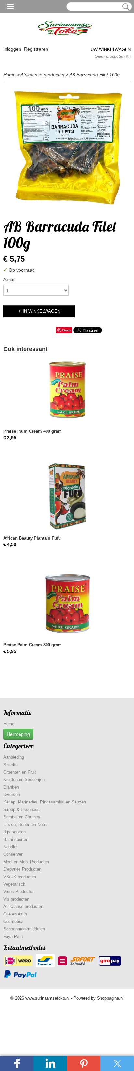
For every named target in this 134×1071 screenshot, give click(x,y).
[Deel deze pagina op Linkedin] (50, 1063)
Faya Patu (13, 936)
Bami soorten (15, 839)
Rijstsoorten (14, 831)
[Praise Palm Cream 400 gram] (67, 389)
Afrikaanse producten (42, 74)
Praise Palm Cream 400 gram (32, 431)
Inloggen (12, 49)
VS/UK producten (19, 876)
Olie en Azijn (15, 914)
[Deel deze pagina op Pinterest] (83, 1063)
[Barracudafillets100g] (67, 148)
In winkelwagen (41, 311)
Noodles (11, 846)
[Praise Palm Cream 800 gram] (67, 603)
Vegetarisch (14, 884)
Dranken (11, 787)
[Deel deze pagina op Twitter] (117, 1063)
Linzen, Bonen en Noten (25, 824)
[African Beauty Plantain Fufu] (67, 496)
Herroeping (18, 734)
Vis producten (16, 899)
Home (9, 74)
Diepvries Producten (22, 869)
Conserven (13, 854)
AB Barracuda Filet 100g (94, 74)
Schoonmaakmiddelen (24, 929)
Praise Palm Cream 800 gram (32, 644)
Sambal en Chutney (21, 817)
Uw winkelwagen (111, 49)
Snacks (10, 764)
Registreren (36, 49)
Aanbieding (13, 757)
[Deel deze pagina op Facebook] (17, 1063)
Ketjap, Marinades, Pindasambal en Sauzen (44, 802)
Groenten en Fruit (19, 772)
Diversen (11, 794)
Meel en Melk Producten (26, 861)
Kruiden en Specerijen (24, 779)
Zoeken (124, 7)
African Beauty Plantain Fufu (32, 538)
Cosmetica (13, 921)
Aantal (9, 279)
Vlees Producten (18, 891)
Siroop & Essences (21, 809)
